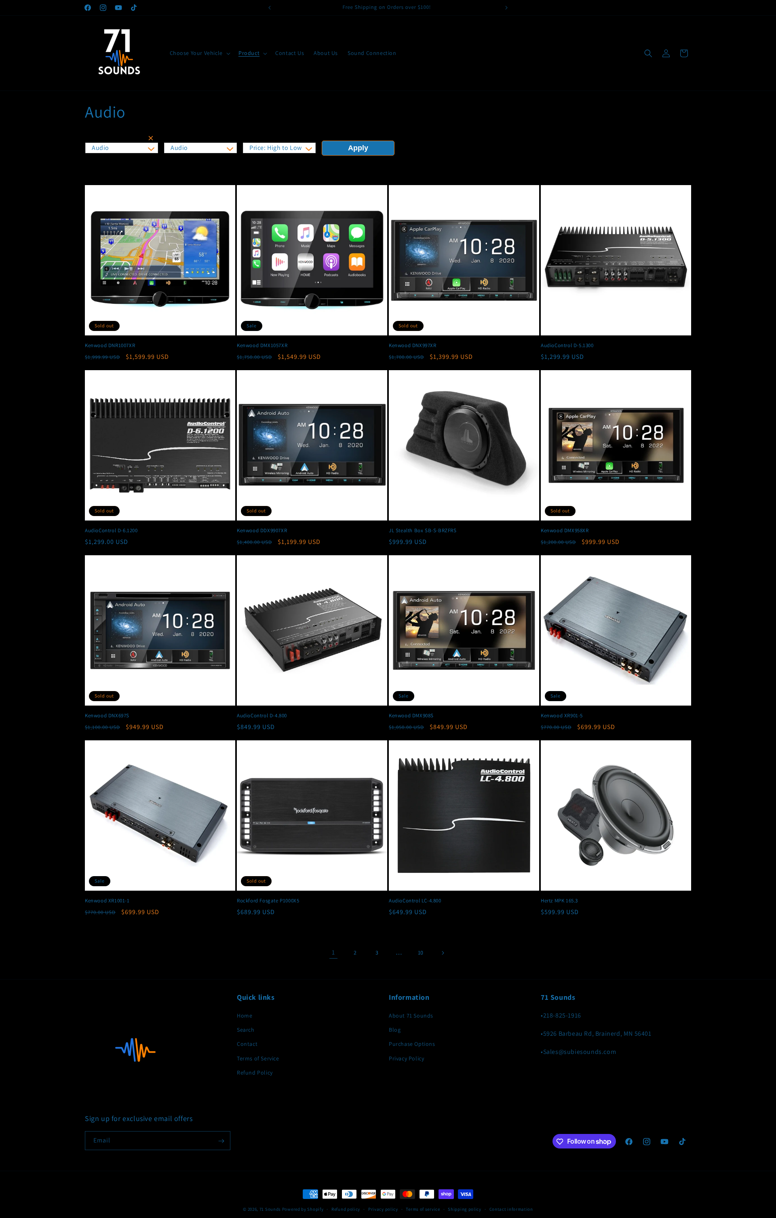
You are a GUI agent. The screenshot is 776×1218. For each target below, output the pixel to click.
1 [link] (333, 952)
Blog (395, 1030)
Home (244, 1016)
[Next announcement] (506, 7)
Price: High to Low (275, 147)
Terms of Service (258, 1058)
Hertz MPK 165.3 (559, 901)
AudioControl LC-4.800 (415, 901)
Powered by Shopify (303, 1209)
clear (152, 139)
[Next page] (442, 953)
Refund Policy (255, 1072)
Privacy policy (383, 1209)
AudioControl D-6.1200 (111, 530)
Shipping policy (464, 1209)
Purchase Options (412, 1044)
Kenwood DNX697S (107, 715)
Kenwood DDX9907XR (262, 530)
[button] (199, 52)
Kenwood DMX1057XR (262, 345)
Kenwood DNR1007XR (110, 345)
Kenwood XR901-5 (562, 715)
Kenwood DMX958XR (565, 530)
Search (246, 1030)
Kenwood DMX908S (411, 715)
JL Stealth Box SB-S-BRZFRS (423, 530)
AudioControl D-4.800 (262, 715)
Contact (247, 1044)
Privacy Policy (406, 1058)
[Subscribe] (221, 1141)
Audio (100, 147)
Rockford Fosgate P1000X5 (268, 901)
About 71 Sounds (411, 1016)
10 (421, 952)
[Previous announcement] (269, 7)
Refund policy (345, 1209)
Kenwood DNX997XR (412, 345)
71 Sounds (270, 1209)
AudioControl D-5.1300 (567, 345)
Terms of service (423, 1209)
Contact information (511, 1209)
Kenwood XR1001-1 (107, 901)
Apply (358, 148)
